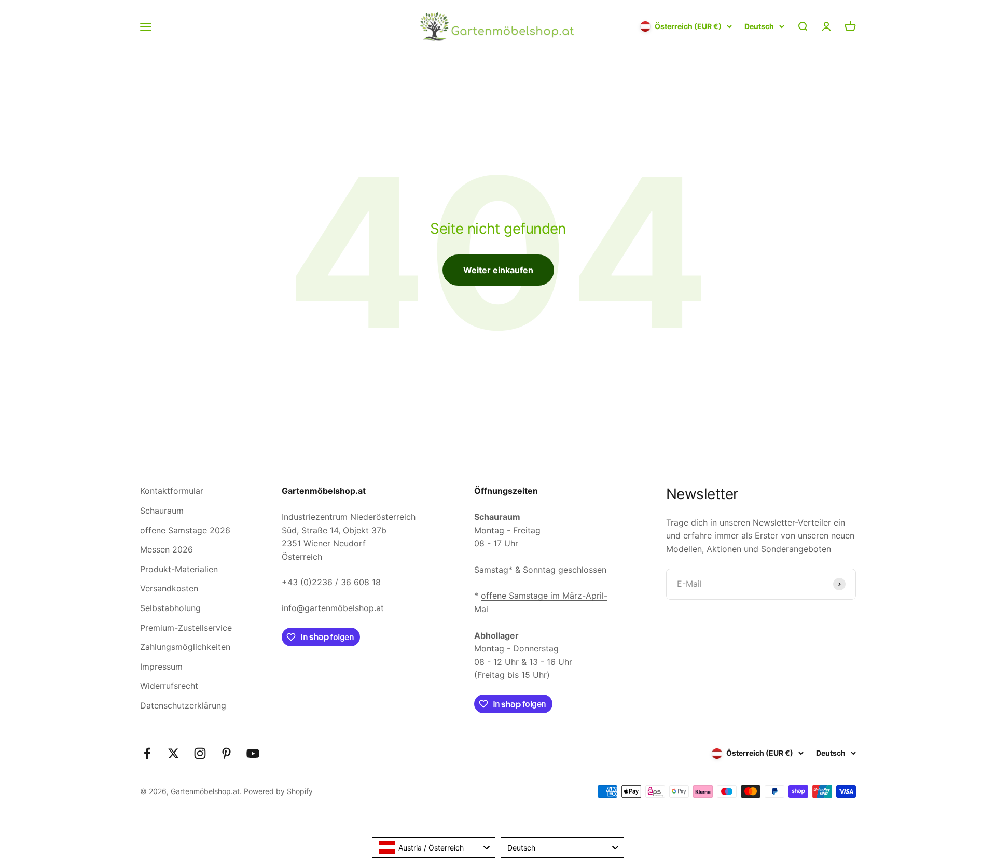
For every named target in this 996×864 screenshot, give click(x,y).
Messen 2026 (166, 549)
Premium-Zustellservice (186, 627)
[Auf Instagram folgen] (200, 753)
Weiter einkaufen (498, 270)
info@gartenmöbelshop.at (333, 608)
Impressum (161, 666)
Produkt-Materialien (179, 569)
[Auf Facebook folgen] (147, 753)
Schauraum (162, 510)
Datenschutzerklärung (183, 705)
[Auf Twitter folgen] (174, 753)
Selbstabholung (170, 608)
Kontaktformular (171, 491)
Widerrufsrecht (169, 686)
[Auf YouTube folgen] (253, 753)
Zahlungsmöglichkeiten (185, 647)
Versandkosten (169, 588)
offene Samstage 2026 (185, 530)
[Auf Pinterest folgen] (226, 753)
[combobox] (433, 847)
